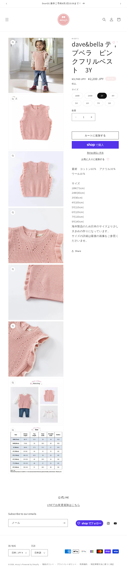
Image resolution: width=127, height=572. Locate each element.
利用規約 (83, 564)
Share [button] (78, 251)
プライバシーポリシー (66, 564)
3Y (102, 95)
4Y (114, 96)
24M (91, 96)
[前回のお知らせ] (6, 3)
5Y (77, 104)
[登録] (64, 523)
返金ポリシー (48, 564)
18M (78, 96)
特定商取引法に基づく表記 (102, 564)
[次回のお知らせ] (120, 3)
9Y (110, 104)
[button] (7, 19)
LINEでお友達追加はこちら (63, 505)
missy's (18, 564)
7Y (99, 104)
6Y (88, 104)
